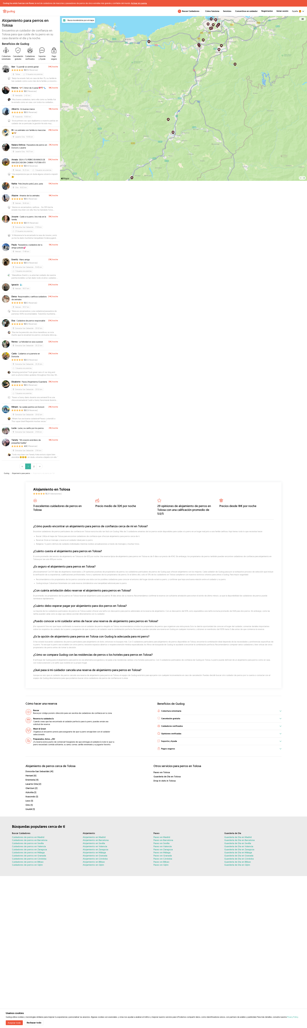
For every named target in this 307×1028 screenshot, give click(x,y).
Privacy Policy (292, 1017)
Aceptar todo (14, 1022)
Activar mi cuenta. (139, 3)
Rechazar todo (34, 1022)
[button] (219, 711)
